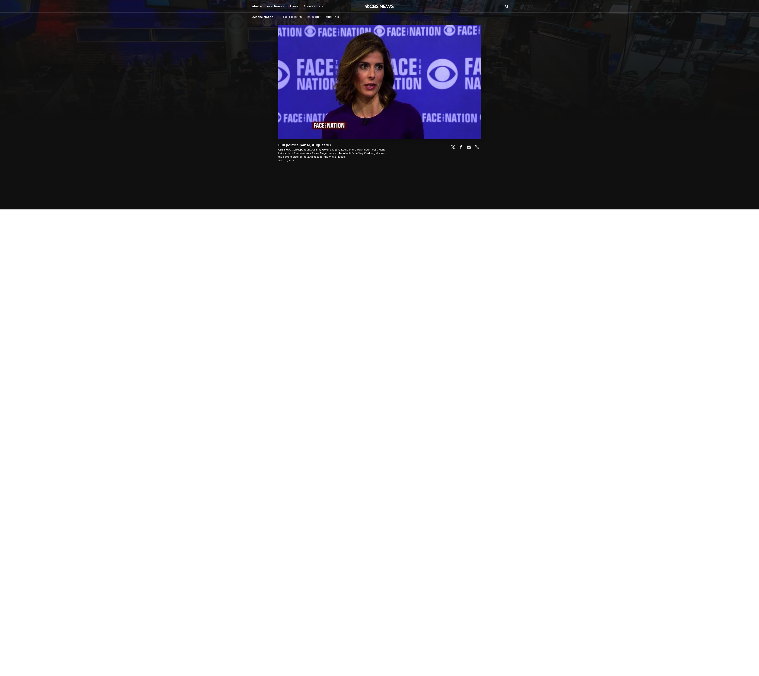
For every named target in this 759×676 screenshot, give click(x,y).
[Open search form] (506, 6)
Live (293, 6)
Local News (274, 6)
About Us (332, 17)
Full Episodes (292, 17)
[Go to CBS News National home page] (379, 6)
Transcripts (313, 17)
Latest (255, 6)
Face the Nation (262, 17)
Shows (309, 6)
